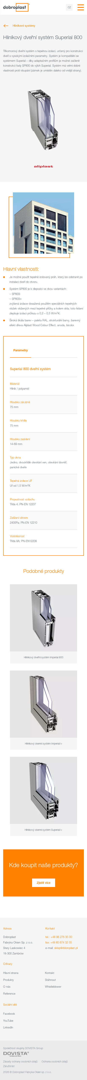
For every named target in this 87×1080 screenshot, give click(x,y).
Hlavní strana (10, 973)
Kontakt (49, 973)
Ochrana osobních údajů (55, 1061)
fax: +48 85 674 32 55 (58, 942)
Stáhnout (50, 979)
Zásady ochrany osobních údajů (20, 1061)
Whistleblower (53, 986)
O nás (6, 986)
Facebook (9, 1013)
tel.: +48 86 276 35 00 (58, 937)
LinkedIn (8, 1027)
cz (69, 7)
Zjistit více (43, 882)
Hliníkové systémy (24, 25)
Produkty (8, 979)
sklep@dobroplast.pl (65, 948)
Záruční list (9, 1066)
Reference (9, 993)
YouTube (8, 1020)
